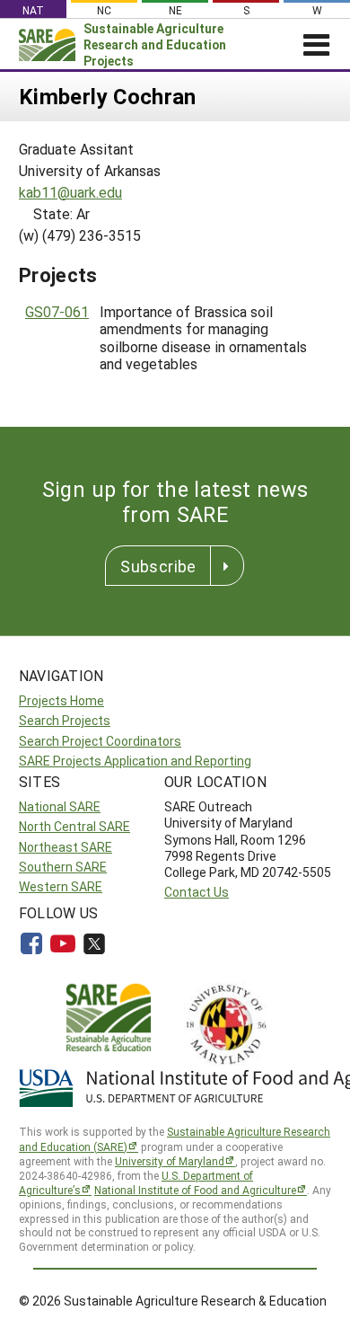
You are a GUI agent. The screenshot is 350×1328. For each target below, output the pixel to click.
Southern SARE (63, 866)
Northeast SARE (65, 846)
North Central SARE (74, 826)
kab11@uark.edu (70, 191)
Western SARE (60, 886)
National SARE (60, 806)
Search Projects (64, 720)
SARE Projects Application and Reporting (135, 760)
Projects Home (61, 700)
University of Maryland (169, 1161)
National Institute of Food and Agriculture (195, 1189)
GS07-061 (57, 311)
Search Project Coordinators (100, 740)
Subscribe (158, 566)
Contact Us (196, 891)
